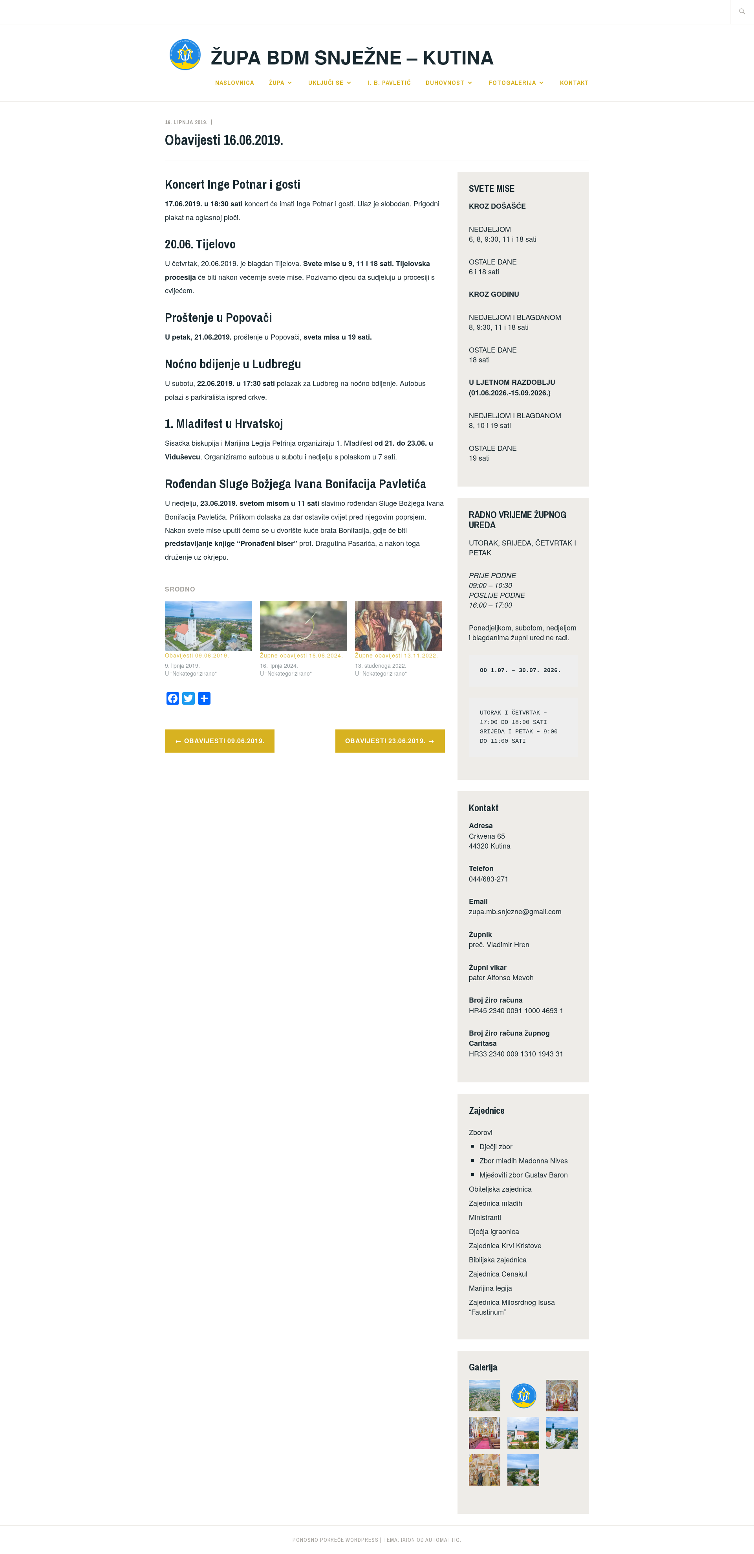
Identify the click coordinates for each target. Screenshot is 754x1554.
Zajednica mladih (495, 1203)
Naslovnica (234, 82)
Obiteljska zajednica (500, 1188)
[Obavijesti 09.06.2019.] (208, 626)
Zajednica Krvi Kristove (505, 1245)
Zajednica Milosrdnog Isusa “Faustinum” (512, 1307)
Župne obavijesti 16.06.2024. (301, 655)
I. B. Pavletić (389, 82)
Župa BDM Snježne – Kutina (352, 56)
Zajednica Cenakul (498, 1273)
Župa (276, 82)
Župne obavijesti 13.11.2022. (396, 655)
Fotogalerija (512, 82)
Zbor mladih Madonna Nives (523, 1160)
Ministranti (485, 1217)
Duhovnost (445, 82)
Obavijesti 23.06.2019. (385, 740)
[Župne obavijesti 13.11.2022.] (398, 626)
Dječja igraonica (494, 1231)
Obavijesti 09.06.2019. (197, 655)
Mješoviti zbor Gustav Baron (523, 1174)
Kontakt (574, 82)
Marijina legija (490, 1287)
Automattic (442, 1539)
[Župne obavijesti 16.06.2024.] (303, 626)
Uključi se (326, 82)
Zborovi (480, 1132)
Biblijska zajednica (498, 1259)
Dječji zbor (495, 1146)
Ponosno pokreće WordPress (336, 1539)
